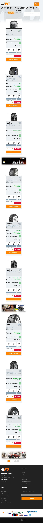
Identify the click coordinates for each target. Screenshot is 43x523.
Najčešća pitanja (4, 500)
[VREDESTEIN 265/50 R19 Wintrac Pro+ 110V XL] (14, 263)
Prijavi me (32, 498)
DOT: (8, 83)
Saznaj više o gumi (13, 59)
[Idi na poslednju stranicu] (18, 461)
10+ (20, 42)
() (37, 4)
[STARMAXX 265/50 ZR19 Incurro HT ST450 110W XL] (14, 70)
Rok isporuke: (9, 39)
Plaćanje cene (3, 491)
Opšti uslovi (24, 475)
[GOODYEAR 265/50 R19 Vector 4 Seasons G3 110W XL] (14, 364)
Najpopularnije (18, 12)
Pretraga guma (30, 14)
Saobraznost (24, 479)
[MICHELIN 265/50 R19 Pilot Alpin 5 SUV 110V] (14, 410)
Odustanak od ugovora (26, 481)
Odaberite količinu (9, 54)
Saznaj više (24, 521)
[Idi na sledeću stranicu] (15, 461)
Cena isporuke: (10, 38)
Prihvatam (19, 521)
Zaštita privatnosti (4, 493)
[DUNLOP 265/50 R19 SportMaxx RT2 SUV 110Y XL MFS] (14, 318)
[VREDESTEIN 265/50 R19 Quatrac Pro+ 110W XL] (14, 116)
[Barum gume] (14, 308)
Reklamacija (3, 498)
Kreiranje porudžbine (5, 496)
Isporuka (23, 477)
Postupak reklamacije (26, 484)
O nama (23, 472)
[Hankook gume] (14, 161)
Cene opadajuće (5, 12)
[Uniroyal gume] (14, 455)
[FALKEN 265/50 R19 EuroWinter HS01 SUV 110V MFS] (14, 171)
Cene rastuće (11, 12)
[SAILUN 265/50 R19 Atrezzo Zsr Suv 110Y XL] (14, 24)
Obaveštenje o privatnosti (6, 502)
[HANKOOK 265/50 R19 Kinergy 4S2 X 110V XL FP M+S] (14, 217)
